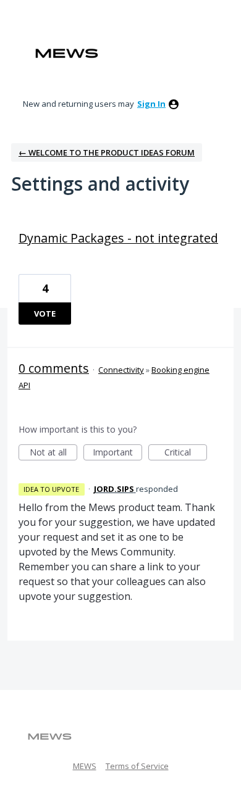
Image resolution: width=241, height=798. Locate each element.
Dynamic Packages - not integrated (118, 238)
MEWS (84, 765)
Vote (45, 313)
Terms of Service (137, 765)
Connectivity (121, 369)
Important (117, 453)
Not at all (53, 453)
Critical (185, 453)
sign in (151, 103)
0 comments (54, 368)
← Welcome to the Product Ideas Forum (107, 152)
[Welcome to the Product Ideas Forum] (66, 53)
